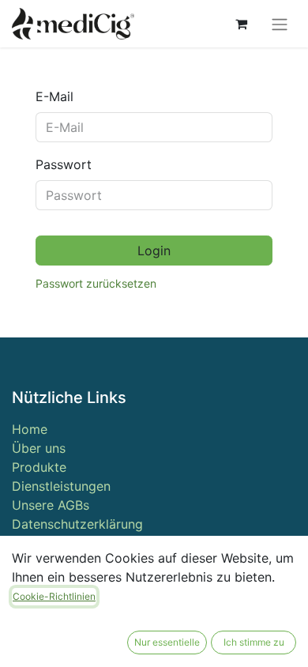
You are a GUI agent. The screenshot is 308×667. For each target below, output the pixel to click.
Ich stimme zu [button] (253, 642)
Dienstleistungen (61, 486)
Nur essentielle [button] (167, 642)
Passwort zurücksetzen (96, 283)
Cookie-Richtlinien (54, 596)
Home (29, 429)
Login (154, 250)
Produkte (39, 467)
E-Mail (54, 96)
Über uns (39, 448)
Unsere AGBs (50, 505)
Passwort (64, 164)
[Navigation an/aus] (279, 23)
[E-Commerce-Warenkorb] (241, 24)
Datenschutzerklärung (77, 524)
